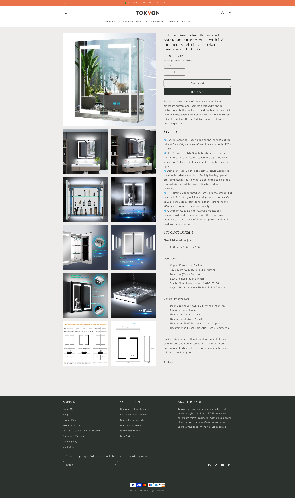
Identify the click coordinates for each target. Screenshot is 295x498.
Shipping (168, 60)
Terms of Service (71, 425)
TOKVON (142, 491)
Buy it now (197, 91)
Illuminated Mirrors (130, 430)
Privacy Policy (70, 420)
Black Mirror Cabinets (131, 425)
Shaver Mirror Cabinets (132, 420)
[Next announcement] (231, 3)
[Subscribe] (114, 464)
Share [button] (170, 362)
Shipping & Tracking (73, 436)
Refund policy (70, 441)
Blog (65, 414)
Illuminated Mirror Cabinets (134, 409)
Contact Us (69, 447)
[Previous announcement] (64, 3)
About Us (68, 409)
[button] (66, 13)
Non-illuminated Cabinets (133, 414)
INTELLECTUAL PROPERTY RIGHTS (82, 430)
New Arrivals (127, 436)
